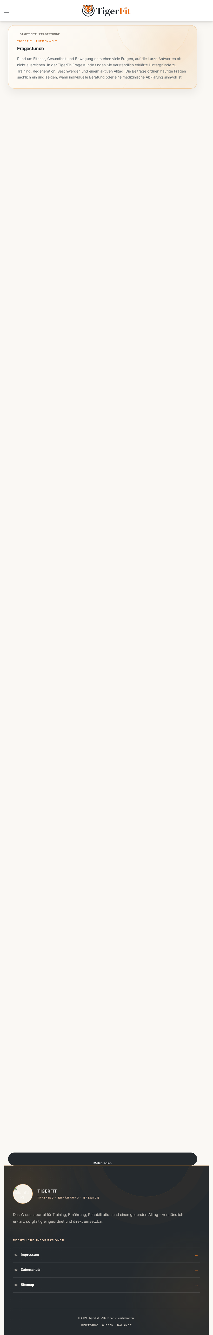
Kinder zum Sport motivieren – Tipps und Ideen (119, 478)
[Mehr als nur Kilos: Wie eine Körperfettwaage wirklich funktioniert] (22, 1045)
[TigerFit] (106, 11)
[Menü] (6, 12)
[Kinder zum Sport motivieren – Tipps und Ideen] (120, 521)
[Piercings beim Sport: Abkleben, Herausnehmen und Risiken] (22, 346)
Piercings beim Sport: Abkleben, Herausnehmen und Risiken (22, 314)
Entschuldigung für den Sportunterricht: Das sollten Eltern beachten (120, 1012)
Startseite (28, 34)
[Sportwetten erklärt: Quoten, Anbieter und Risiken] (120, 171)
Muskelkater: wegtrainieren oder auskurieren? (22, 126)
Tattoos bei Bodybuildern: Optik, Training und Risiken (22, 659)
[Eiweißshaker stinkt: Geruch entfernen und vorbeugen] (22, 521)
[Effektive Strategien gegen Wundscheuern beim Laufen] (120, 695)
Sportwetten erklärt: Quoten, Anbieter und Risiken (120, 135)
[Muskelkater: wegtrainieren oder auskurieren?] (22, 171)
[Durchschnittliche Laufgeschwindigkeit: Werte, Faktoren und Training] (120, 346)
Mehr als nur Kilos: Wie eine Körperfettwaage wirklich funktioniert (22, 1015)
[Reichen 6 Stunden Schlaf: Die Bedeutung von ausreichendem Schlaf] (22, 870)
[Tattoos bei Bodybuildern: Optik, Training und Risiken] (22, 695)
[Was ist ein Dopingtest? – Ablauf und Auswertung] (120, 870)
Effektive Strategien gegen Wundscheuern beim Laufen (120, 656)
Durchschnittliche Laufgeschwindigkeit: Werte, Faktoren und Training (119, 317)
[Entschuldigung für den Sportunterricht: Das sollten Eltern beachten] (120, 1045)
